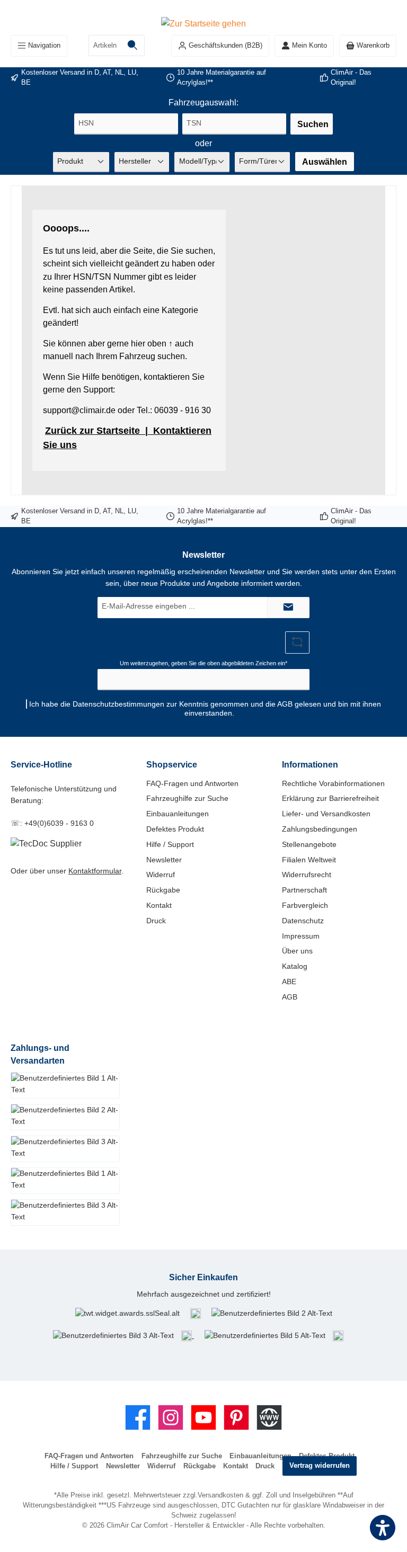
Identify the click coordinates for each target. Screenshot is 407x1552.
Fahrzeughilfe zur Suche (187, 798)
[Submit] (288, 607)
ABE (289, 981)
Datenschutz (303, 920)
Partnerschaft (304, 890)
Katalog (294, 966)
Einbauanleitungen (177, 813)
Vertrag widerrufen (319, 1465)
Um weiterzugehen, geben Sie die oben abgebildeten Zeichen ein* (203, 663)
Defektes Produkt (175, 829)
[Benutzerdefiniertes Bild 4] (187, 1335)
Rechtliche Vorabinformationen (333, 783)
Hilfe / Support (170, 844)
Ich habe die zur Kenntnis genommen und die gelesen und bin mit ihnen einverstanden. (205, 708)
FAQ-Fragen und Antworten (192, 783)
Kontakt (159, 905)
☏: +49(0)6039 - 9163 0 (52, 823)
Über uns (297, 951)
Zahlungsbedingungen (319, 829)
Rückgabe (163, 890)
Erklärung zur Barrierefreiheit (330, 798)
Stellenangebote (309, 844)
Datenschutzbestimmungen (118, 704)
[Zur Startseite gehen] (203, 23)
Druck (156, 920)
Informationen (310, 764)
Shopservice (171, 764)
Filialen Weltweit (309, 859)
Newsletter (164, 859)
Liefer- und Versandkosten (326, 813)
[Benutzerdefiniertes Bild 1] (195, 1313)
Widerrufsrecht (306, 874)
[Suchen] (133, 45)
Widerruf (160, 874)
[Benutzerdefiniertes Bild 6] (338, 1335)
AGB (285, 704)
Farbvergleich (305, 905)
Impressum (301, 936)
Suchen (313, 124)
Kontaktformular (94, 871)
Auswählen (324, 161)
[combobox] (105, 45)
